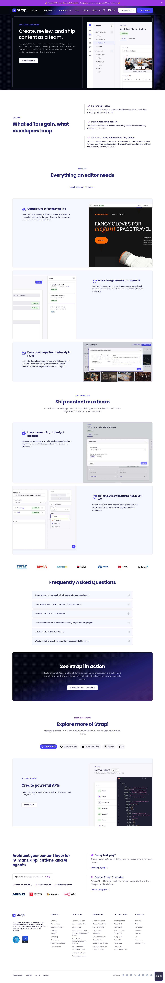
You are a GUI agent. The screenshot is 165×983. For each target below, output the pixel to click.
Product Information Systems (79, 942)
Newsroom (139, 940)
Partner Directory (99, 927)
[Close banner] (162, 3)
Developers (63, 10)
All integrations (119, 921)
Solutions (48, 10)
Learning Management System (80, 934)
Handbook (139, 927)
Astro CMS (117, 940)
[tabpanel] (82, 792)
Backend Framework (79, 930)
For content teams (78, 950)
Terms (37, 975)
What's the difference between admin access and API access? (62, 641)
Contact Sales (127, 10)
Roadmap (54, 937)
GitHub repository (99, 937)
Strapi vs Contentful (100, 946)
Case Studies (98, 940)
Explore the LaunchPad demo (82, 687)
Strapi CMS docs (99, 921)
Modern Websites (78, 921)
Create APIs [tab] (50, 746)
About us (138, 921)
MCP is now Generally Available (66, 3)
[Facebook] (139, 975)
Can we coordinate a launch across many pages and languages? (64, 622)
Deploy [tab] (111, 746)
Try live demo (56, 946)
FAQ (136, 937)
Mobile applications (79, 924)
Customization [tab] (70, 746)
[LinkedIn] (143, 975)
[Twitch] (131, 975)
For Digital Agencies (79, 956)
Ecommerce (76, 927)
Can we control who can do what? (50, 613)
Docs (77, 10)
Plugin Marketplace (58, 943)
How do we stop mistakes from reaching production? (58, 604)
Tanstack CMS (119, 930)
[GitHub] (123, 975)
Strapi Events (97, 930)
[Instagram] (147, 975)
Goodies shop (140, 943)
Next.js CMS (118, 927)
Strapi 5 (53, 921)
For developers (77, 946)
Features (54, 930)
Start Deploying (98, 868)
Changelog (55, 940)
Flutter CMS (118, 943)
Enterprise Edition (57, 927)
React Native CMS (120, 950)
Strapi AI (54, 934)
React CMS (118, 924)
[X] (135, 975)
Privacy (46, 975)
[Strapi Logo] (18, 915)
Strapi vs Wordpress (100, 943)
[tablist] (82, 746)
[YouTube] (151, 975)
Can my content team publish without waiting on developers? (62, 595)
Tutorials (96, 934)
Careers (138, 930)
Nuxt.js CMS (118, 937)
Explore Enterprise (99, 890)
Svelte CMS (118, 946)
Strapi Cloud (55, 924)
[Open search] (104, 10)
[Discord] (127, 975)
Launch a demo (28, 60)
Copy (47, 876)
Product (33, 10)
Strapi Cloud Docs (99, 924)
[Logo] (19, 10)
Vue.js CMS (118, 934)
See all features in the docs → (83, 187)
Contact (138, 934)
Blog (136, 924)
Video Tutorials (98, 950)
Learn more (29, 805)
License (29, 975)
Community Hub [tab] (92, 746)
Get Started (145, 10)
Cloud (94, 10)
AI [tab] (123, 746)
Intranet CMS (76, 938)
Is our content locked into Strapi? (49, 632)
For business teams (79, 953)
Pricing (85, 10)
